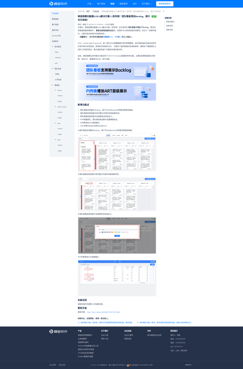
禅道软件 (103, 365)
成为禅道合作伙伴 (154, 335)
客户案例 (55, 24)
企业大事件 (128, 335)
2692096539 (178, 347)
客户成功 (101, 4)
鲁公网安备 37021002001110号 (141, 365)
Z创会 (57, 74)
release (60, 96)
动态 (112, 4)
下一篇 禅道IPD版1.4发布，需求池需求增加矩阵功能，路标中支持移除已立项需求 (165, 322)
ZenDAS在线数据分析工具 (88, 346)
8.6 (188, 365)
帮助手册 (169, 30)
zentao (59, 90)
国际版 (57, 85)
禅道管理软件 (165, 4)
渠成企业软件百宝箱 (86, 349)
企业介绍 (104, 335)
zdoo (59, 140)
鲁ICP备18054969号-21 (117, 365)
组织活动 (55, 30)
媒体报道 (55, 19)
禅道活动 (127, 339)
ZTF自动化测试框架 (86, 353)
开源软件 (55, 41)
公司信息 (58, 80)
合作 (135, 4)
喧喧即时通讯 (83, 342)
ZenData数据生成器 (85, 356)
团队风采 (58, 69)
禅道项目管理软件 (85, 335)
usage (60, 101)
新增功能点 (170, 22)
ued (56, 63)
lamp (56, 52)
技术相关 (58, 47)
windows (58, 57)
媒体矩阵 (123, 4)
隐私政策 (62, 365)
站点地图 (52, 365)
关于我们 (146, 4)
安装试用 (169, 26)
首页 (88, 11)
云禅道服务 (82, 339)
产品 (89, 4)
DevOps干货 (56, 36)
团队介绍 (104, 339)
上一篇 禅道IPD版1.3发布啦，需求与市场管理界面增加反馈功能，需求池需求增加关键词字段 (106, 322)
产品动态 (96, 11)
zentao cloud (61, 107)
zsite (58, 123)
